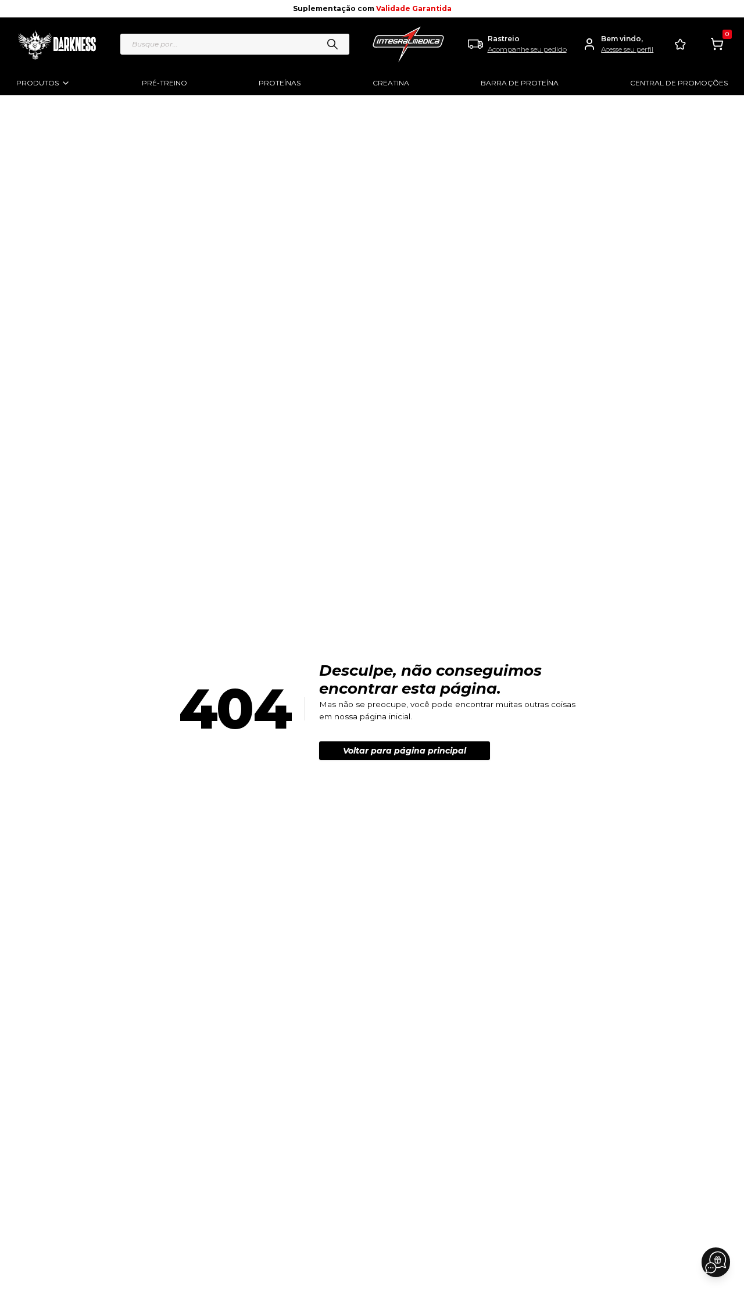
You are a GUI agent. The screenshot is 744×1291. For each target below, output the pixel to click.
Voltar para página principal (404, 750)
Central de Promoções (679, 82)
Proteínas (280, 82)
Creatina (391, 82)
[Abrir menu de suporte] (716, 1262)
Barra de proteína (520, 82)
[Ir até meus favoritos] (680, 44)
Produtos (37, 82)
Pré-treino (164, 82)
